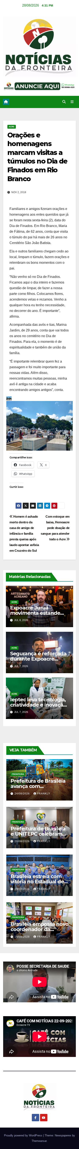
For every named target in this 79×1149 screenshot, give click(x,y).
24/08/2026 (23, 793)
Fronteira (18, 774)
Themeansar (39, 1140)
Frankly (43, 793)
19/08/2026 (23, 889)
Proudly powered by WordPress (23, 1135)
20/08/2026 (23, 841)
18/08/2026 (23, 936)
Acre (12, 126)
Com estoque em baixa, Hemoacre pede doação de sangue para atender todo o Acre (55, 528)
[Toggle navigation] (72, 102)
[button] (64, 102)
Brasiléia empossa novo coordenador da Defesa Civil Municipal (39, 929)
